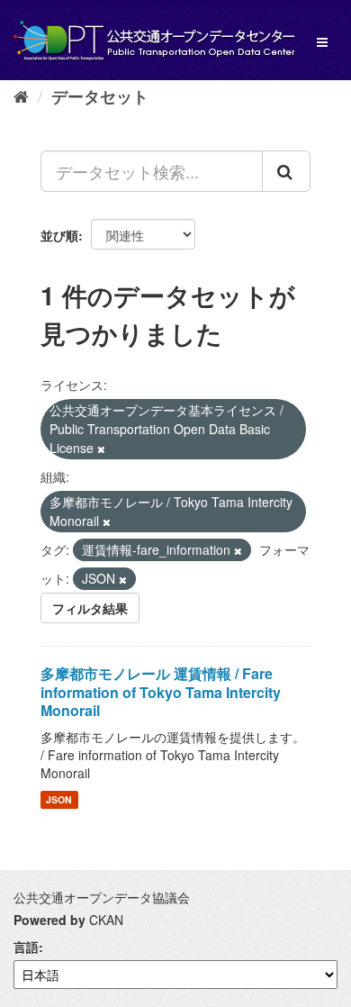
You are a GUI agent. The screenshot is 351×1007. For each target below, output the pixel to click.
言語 (26, 947)
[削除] (101, 448)
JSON (59, 799)
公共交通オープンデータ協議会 (102, 897)
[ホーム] (21, 95)
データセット (99, 96)
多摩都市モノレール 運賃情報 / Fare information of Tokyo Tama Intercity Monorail (160, 692)
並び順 (59, 235)
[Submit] (286, 171)
